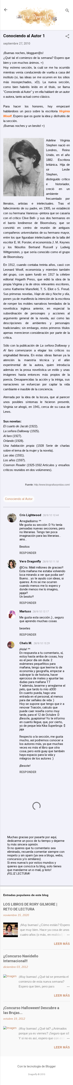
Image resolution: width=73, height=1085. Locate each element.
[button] (67, 36)
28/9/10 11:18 (51, 561)
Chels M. (25, 643)
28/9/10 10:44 (51, 515)
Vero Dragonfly (30, 561)
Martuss (25, 611)
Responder (27, 553)
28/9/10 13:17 (41, 611)
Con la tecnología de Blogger (36, 1066)
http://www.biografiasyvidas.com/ (52, 484)
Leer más (62, 943)
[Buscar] (67, 11)
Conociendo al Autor (19, 499)
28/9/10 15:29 (42, 643)
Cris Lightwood (30, 515)
